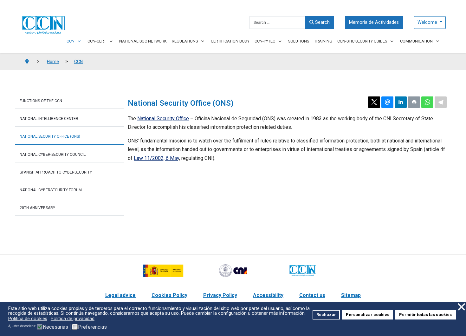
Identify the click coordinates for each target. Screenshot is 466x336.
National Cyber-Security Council (53, 154)
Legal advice (120, 295)
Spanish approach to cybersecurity (56, 172)
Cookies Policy (169, 295)
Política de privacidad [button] (72, 318)
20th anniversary (37, 208)
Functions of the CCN (41, 101)
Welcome (427, 22)
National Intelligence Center (49, 118)
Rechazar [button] (326, 314)
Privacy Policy (220, 295)
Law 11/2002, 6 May (156, 158)
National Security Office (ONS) (50, 136)
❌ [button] (461, 307)
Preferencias (92, 327)
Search (322, 22)
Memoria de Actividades (374, 22)
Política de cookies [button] (27, 318)
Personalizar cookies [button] (367, 314)
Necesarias (55, 327)
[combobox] (277, 22)
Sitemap (351, 295)
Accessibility (268, 295)
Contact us (312, 295)
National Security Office (163, 118)
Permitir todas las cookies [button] (425, 314)
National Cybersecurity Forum (51, 190)
